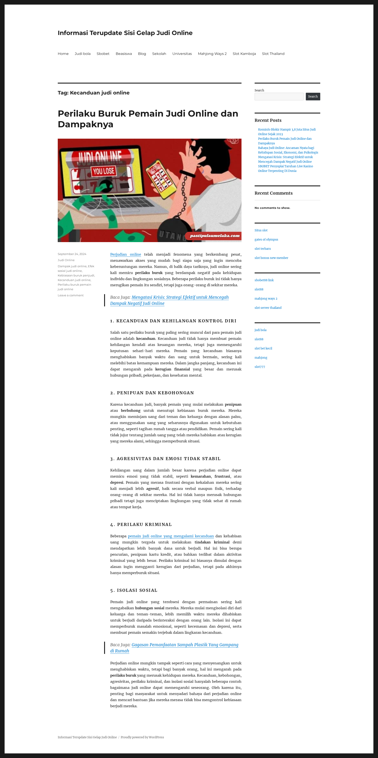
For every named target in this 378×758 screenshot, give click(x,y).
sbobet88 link (264, 280)
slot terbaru (263, 249)
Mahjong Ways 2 (212, 54)
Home (63, 54)
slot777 (260, 367)
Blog (142, 54)
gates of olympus (266, 239)
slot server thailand (268, 308)
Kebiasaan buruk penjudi (76, 275)
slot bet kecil (263, 348)
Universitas (182, 54)
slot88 (259, 289)
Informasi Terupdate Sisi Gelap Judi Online (125, 33)
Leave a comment (71, 295)
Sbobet (103, 54)
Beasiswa (124, 54)
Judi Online (66, 260)
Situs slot (261, 230)
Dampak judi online (72, 266)
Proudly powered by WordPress (142, 737)
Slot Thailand (273, 54)
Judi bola (83, 54)
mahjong (261, 358)
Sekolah (159, 54)
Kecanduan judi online (74, 280)
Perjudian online (125, 254)
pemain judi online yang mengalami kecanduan (171, 536)
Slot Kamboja (244, 54)
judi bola (260, 330)
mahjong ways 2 (266, 298)
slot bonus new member (271, 258)
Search (259, 90)
